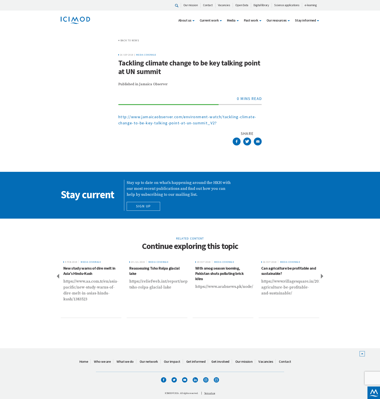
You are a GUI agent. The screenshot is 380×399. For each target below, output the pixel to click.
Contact (208, 5)
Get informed (196, 361)
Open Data (241, 5)
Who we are (102, 361)
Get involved (220, 361)
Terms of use (209, 393)
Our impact (172, 361)
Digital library (261, 5)
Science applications (286, 5)
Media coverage (146, 54)
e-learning (311, 5)
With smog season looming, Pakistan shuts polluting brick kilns (153, 273)
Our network (149, 361)
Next (322, 276)
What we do (125, 361)
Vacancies (224, 5)
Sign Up (143, 206)
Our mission (190, 5)
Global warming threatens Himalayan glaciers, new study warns (286, 273)
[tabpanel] (91, 288)
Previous (57, 276)
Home (83, 361)
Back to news (130, 40)
